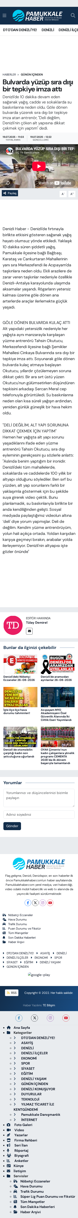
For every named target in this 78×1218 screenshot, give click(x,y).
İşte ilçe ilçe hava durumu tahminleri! (16, 711)
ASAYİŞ (45, 953)
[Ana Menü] (4, 15)
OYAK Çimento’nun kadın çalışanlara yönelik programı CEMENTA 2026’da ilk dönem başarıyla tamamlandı (57, 756)
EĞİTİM (28, 962)
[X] (35, 902)
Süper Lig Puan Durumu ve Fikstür (47, 1196)
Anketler (21, 1161)
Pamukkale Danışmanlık (40, 1114)
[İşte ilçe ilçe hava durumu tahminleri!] (20, 697)
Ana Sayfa (22, 1027)
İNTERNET (28, 1120)
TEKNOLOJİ (29, 1099)
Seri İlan (21, 1145)
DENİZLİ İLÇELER (17, 958)
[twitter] (34, 1018)
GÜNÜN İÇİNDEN (32, 74)
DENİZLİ (48, 30)
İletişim (20, 1171)
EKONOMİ (41, 958)
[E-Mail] (29, 631)
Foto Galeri (23, 1125)
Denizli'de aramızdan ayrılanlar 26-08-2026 (56, 678)
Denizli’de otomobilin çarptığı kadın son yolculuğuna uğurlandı (18, 753)
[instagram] (50, 1018)
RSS (13, 993)
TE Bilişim (49, 1005)
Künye (19, 1166)
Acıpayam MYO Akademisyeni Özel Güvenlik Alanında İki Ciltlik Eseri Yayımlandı (56, 715)
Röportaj (21, 1150)
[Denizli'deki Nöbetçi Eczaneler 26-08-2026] (20, 663)
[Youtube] (50, 902)
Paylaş (12, 193)
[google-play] (39, 975)
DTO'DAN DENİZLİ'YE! (20, 30)
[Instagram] (42, 902)
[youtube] (65, 1018)
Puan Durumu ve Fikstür (24, 929)
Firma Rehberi (25, 1140)
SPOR (58, 958)
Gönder (12, 826)
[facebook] (18, 1018)
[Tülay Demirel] (13, 625)
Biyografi (21, 1155)
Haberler (9, 74)
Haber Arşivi (16, 942)
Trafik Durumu (17, 924)
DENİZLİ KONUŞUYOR (37, 1089)
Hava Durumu (17, 920)
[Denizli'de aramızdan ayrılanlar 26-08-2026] (58, 663)
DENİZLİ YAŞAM (50, 962)
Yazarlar (21, 1135)
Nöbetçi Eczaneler (20, 915)
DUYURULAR (31, 1094)
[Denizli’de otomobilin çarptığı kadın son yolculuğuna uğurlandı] (20, 736)
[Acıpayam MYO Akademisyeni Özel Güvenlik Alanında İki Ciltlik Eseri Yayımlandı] (58, 697)
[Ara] (73, 15)
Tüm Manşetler (18, 933)
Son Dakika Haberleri (22, 938)
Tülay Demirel (36, 622)
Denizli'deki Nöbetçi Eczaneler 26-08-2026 (19, 678)
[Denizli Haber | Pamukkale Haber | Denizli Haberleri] (38, 16)
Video (19, 1130)
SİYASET (12, 962)
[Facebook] (28, 902)
